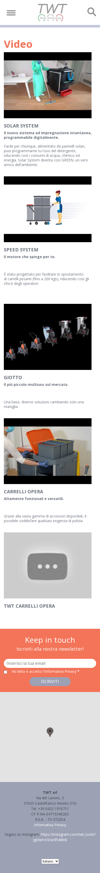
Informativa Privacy (50, 824)
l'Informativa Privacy (60, 671)
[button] (50, 732)
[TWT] (52, 12)
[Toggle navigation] (11, 13)
